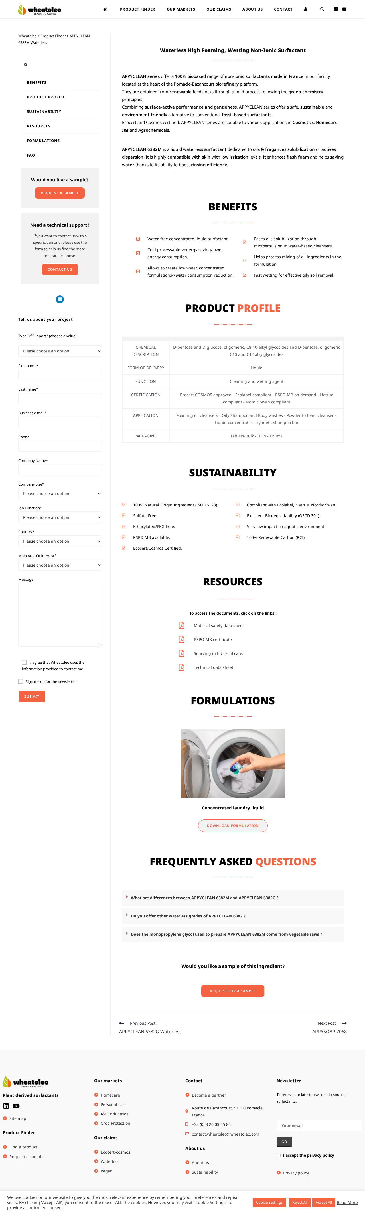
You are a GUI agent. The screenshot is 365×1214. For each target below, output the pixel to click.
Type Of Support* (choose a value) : (48, 335)
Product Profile (46, 97)
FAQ (31, 155)
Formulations (43, 140)
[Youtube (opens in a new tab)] (344, 9)
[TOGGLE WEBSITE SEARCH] (322, 9)
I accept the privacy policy (308, 1155)
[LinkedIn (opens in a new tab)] (336, 9)
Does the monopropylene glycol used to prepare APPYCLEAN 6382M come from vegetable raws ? (226, 934)
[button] (233, 898)
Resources (38, 126)
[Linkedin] (60, 299)
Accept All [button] (324, 1202)
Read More (347, 1202)
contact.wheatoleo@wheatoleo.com (225, 1134)
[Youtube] (16, 1106)
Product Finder (19, 1132)
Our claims (106, 1137)
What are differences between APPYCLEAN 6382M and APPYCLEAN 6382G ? (205, 897)
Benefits (36, 82)
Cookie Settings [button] (269, 1202)
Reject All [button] (299, 1202)
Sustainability (44, 111)
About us (195, 1148)
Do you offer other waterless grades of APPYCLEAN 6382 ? (188, 916)
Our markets (108, 1080)
